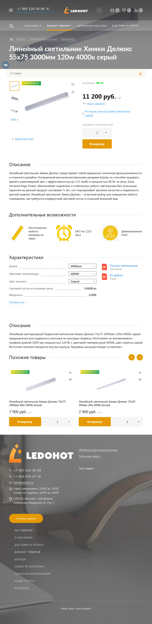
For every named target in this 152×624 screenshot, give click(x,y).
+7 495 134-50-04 (30, 8)
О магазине (24, 537)
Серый (75, 281)
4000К (75, 274)
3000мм (76, 266)
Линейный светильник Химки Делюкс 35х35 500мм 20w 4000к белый (107, 403)
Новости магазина (29, 566)
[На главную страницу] (75, 10)
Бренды (20, 559)
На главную (24, 530)
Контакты (22, 588)
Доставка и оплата (29, 544)
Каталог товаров (27, 552)
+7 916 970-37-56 (27, 476)
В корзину (97, 144)
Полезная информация (33, 573)
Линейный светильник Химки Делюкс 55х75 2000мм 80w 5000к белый (37, 403)
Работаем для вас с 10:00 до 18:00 (36, 12)
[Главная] (11, 39)
